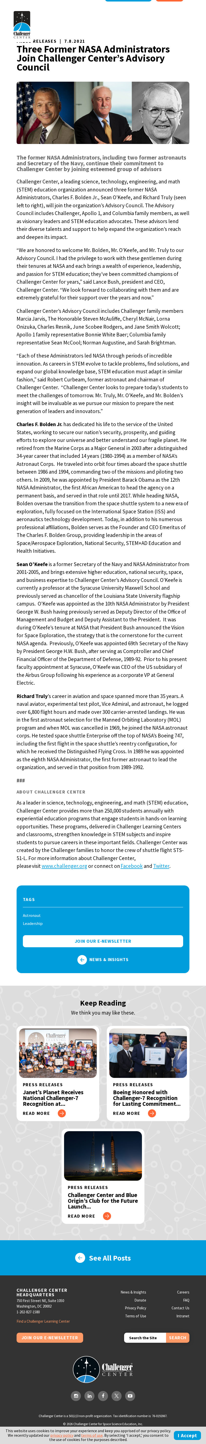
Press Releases (37, 41)
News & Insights (109, 959)
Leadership (33, 923)
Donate (140, 1300)
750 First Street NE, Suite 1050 (40, 1300)
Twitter (161, 866)
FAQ (186, 1300)
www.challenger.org (64, 866)
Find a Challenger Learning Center (43, 1321)
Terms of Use (135, 1316)
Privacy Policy (135, 1308)
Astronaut (32, 915)
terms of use (92, 1435)
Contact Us (180, 1308)
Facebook (132, 866)
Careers (183, 1292)
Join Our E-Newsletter (50, 1337)
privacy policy (61, 1435)
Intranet (182, 1316)
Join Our (103, 941)
